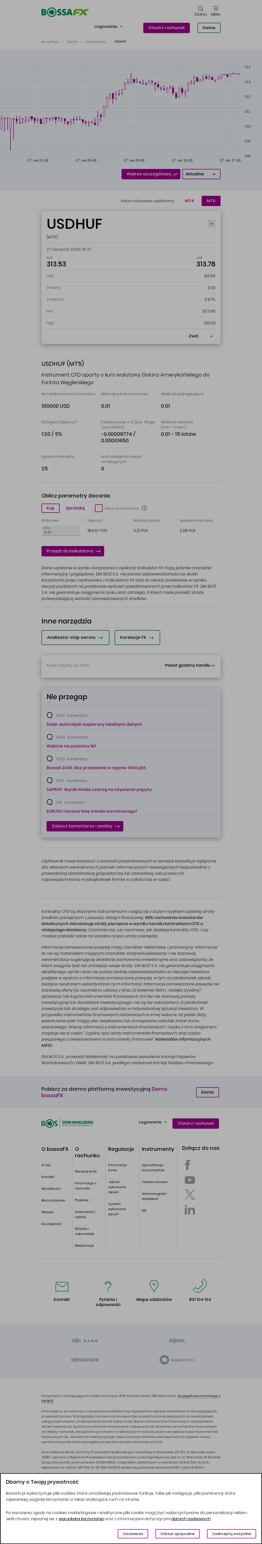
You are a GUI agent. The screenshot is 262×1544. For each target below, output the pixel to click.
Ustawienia (133, 1533)
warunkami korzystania (81, 1519)
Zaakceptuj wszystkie (231, 1533)
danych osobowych (191, 1519)
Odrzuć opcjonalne (177, 1533)
